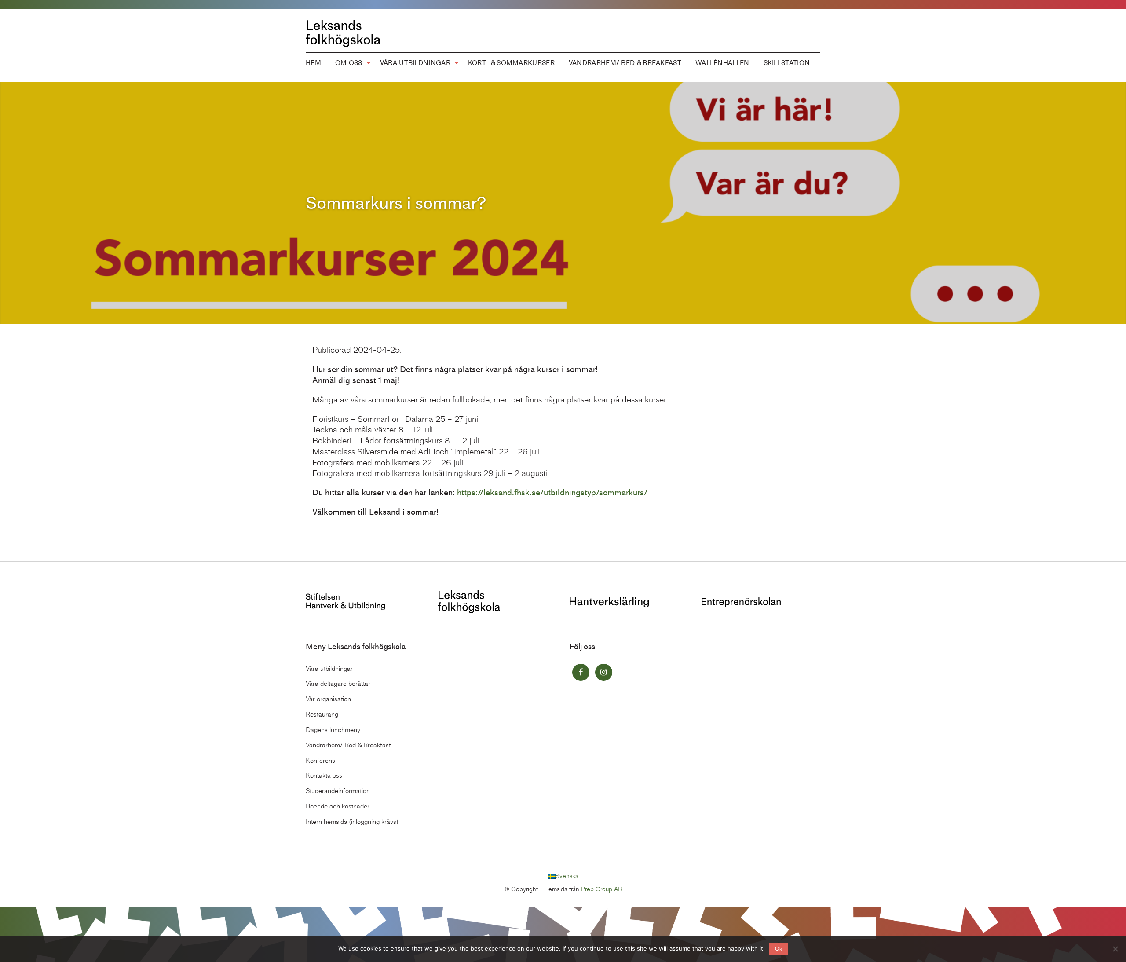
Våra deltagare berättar (338, 684)
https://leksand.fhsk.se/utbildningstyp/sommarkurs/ (552, 492)
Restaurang (322, 714)
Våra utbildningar (415, 63)
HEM (313, 63)
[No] (1115, 948)
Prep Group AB (601, 889)
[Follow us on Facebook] (580, 672)
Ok (778, 949)
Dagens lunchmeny (333, 730)
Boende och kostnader (337, 806)
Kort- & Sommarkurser (511, 63)
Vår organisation (328, 699)
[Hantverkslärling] (609, 601)
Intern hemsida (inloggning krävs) (352, 822)
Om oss (348, 63)
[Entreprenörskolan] (741, 601)
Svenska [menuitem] (567, 876)
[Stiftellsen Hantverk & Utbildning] (345, 601)
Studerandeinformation (338, 791)
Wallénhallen (722, 63)
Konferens (320, 760)
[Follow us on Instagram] (603, 672)
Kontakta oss (324, 775)
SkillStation (787, 63)
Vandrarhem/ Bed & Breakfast (625, 63)
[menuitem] (313, 63)
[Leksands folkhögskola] (469, 601)
